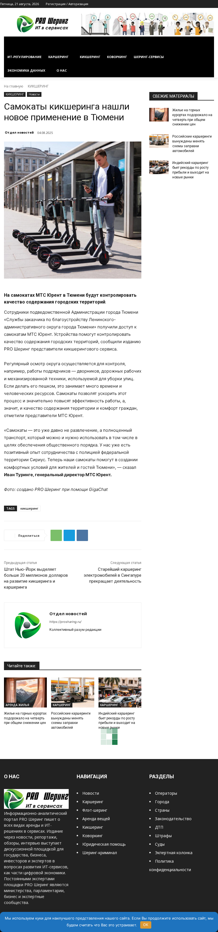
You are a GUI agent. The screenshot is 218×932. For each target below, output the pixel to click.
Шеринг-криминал (99, 852)
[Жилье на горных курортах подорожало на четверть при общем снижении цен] (25, 692)
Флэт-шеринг (94, 810)
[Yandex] (214, 4)
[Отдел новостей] (26, 625)
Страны (162, 810)
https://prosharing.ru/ (65, 622)
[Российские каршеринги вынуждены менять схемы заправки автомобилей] (72, 692)
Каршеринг (92, 801)
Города (162, 801)
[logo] (36, 807)
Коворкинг (92, 835)
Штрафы (163, 835)
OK (145, 924)
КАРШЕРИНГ (62, 705)
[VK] (82, 535)
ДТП (159, 827)
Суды (160, 844)
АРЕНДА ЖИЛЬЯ (17, 705)
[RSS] (191, 4)
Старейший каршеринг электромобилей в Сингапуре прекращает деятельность (112, 575)
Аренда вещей (96, 818)
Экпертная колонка (173, 852)
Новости (34, 94)
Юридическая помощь (104, 844)
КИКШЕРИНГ (38, 86)
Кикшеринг (92, 827)
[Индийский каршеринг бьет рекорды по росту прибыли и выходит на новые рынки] (119, 692)
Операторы (166, 793)
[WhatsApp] (56, 535)
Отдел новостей (19, 132)
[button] (207, 43)
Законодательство (173, 818)
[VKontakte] (207, 4)
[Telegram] (199, 4)
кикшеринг (29, 508)
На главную (13, 86)
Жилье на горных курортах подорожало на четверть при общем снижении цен (25, 718)
